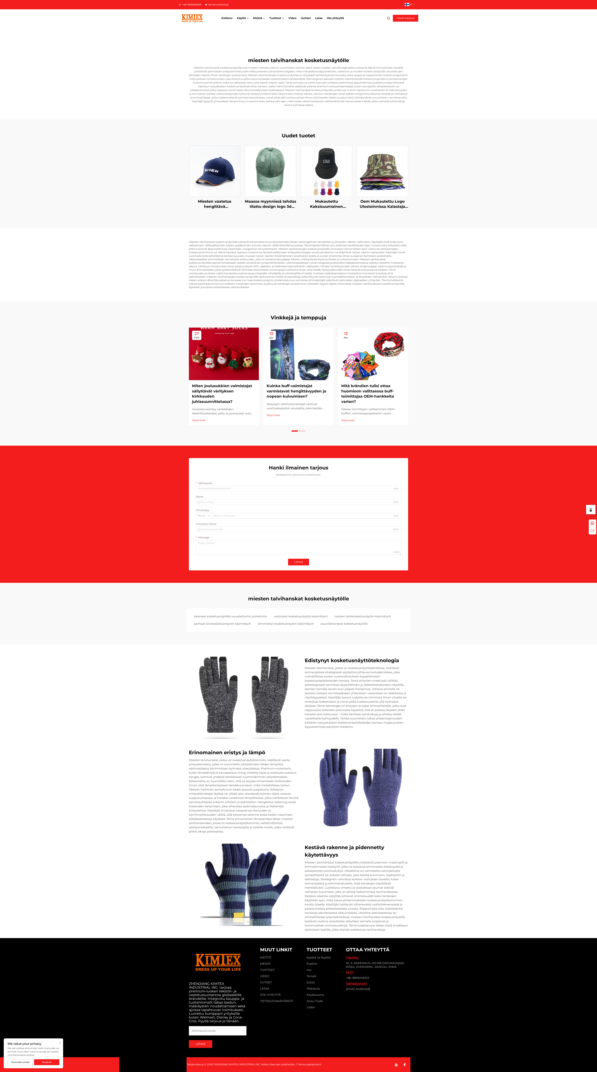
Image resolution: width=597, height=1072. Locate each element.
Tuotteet (275, 18)
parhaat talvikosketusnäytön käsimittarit (222, 623)
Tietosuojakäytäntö (276, 1001)
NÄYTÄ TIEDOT (215, 171)
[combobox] (203, 516)
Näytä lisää (198, 420)
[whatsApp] (592, 523)
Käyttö (241, 18)
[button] (295, 431)
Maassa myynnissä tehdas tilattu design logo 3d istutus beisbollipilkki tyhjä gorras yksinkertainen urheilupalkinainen (270, 204)
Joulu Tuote (315, 1001)
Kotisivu (227, 18)
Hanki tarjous (405, 18)
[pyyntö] (592, 530)
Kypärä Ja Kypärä (319, 957)
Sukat (311, 982)
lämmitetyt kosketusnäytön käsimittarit (286, 623)
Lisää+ (311, 1007)
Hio (309, 970)
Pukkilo (312, 963)
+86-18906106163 (191, 4)
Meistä (257, 18)
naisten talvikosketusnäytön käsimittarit (363, 616)
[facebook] (405, 1064)
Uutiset (306, 18)
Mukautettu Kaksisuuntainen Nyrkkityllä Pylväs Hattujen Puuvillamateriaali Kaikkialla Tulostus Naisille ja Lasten (326, 204)
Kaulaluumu (315, 995)
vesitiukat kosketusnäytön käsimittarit (301, 616)
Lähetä (298, 561)
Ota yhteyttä (335, 18)
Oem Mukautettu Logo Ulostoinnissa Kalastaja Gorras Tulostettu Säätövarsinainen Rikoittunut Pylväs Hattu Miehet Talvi (382, 204)
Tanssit (311, 976)
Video (292, 18)
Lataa (318, 18)
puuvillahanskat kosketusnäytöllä (344, 623)
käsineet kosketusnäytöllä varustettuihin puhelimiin (230, 616)
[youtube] (396, 1064)
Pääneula (313, 988)
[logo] (197, 18)
